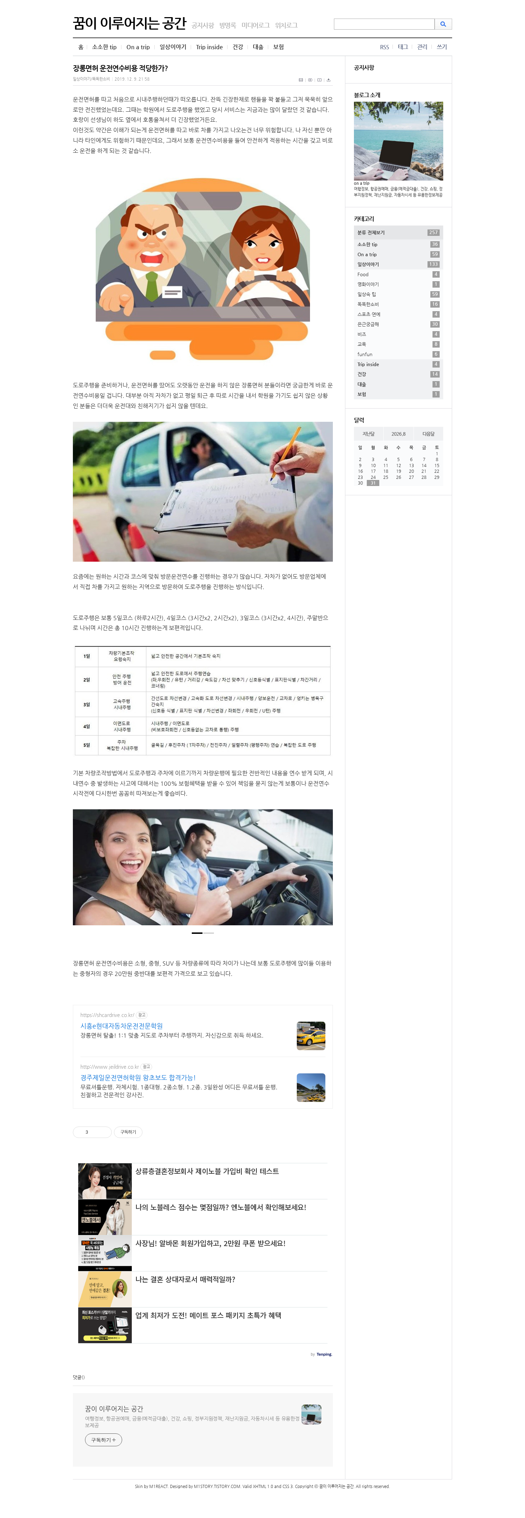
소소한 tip (104, 47)
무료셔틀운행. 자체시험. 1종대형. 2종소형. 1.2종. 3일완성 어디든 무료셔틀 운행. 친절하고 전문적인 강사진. (179, 1091)
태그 (403, 47)
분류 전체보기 (398, 232)
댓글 (77, 1377)
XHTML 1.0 (263, 1486)
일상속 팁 (398, 294)
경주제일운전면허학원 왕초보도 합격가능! (138, 1077)
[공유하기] (94, 1132)
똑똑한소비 (398, 304)
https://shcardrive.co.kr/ (107, 1015)
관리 (422, 47)
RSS (384, 47)
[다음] (322, 870)
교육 (398, 344)
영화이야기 (398, 284)
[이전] (83, 870)
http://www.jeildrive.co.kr (109, 1066)
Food (398, 274)
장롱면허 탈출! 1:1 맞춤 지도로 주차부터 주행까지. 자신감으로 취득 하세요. (172, 1035)
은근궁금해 (398, 324)
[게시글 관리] (103, 1132)
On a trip (138, 47)
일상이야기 (173, 47)
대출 (258, 47)
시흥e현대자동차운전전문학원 (121, 1025)
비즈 (398, 334)
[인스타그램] (319, 83)
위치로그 (286, 25)
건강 (237, 47)
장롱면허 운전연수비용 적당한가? (120, 68)
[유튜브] (310, 83)
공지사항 (202, 25)
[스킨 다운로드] (328, 83)
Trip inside (209, 47)
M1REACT (158, 1486)
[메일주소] (301, 83)
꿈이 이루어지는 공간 (129, 23)
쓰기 (442, 47)
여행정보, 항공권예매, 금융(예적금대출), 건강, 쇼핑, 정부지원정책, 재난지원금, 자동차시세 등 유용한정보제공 (192, 1422)
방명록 (227, 25)
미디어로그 (255, 25)
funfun (398, 354)
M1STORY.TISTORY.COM (217, 1486)
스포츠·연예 (398, 314)
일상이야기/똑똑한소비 (91, 79)
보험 (278, 47)
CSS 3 (287, 1486)
